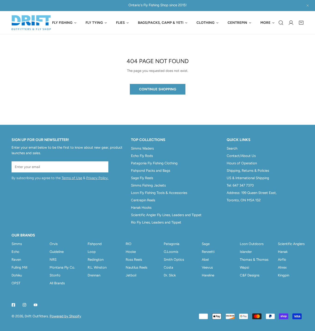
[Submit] (102, 166)
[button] (301, 23)
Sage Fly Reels (142, 178)
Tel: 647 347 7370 (240, 185)
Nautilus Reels (136, 267)
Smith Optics (174, 259)
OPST (16, 283)
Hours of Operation (242, 163)
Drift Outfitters (36, 316)
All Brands (57, 283)
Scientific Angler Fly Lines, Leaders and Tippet (166, 215)
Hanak (283, 252)
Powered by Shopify (65, 316)
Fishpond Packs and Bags (150, 171)
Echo (15, 252)
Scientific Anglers (291, 244)
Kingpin (283, 275)
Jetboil (131, 275)
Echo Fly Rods (142, 156)
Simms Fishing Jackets (148, 185)
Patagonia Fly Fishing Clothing (154, 163)
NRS (53, 259)
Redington (96, 259)
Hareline (208, 275)
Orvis (54, 244)
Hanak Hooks (141, 207)
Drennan (94, 275)
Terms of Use (72, 178)
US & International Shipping (248, 178)
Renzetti (208, 252)
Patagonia (171, 244)
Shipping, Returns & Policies (248, 171)
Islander (246, 252)
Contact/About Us (241, 156)
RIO (128, 244)
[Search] (281, 23)
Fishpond (95, 244)
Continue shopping (157, 89)
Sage (206, 244)
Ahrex (282, 267)
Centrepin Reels (143, 200)
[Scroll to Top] (306, 306)
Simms (17, 244)
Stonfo (55, 275)
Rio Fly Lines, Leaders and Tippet (156, 222)
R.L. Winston (97, 267)
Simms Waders (142, 148)
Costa (168, 267)
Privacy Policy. (97, 178)
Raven (16, 259)
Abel (205, 259)
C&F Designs (249, 275)
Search (232, 148)
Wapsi (244, 267)
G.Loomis (171, 252)
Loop (92, 252)
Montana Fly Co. (62, 267)
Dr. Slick (170, 275)
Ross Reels (134, 259)
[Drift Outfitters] (31, 22)
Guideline (57, 252)
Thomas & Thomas (254, 259)
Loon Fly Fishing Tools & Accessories (159, 193)
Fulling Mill (19, 267)
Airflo (282, 259)
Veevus (207, 267)
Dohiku (17, 275)
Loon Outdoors (252, 244)
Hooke (131, 252)
